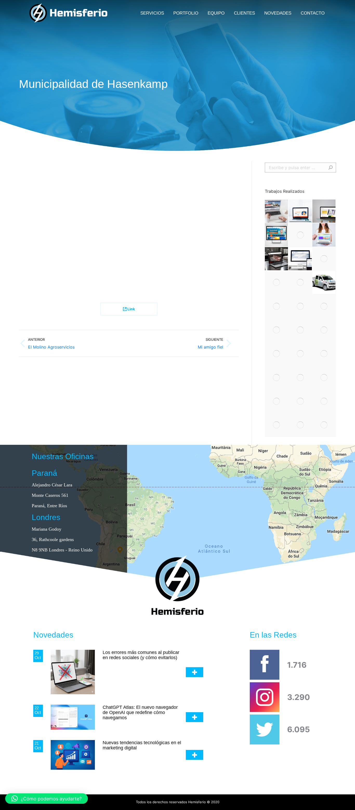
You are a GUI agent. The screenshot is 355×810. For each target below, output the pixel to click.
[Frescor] (324, 425)
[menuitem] (152, 13)
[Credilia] (300, 211)
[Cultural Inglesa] (300, 354)
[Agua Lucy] (300, 425)
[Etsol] (324, 354)
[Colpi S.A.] (276, 401)
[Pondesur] (276, 259)
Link (131, 309)
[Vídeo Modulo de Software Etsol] (300, 282)
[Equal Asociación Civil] (324, 235)
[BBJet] (300, 330)
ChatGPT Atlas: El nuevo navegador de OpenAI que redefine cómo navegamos (140, 712)
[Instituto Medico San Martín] (276, 330)
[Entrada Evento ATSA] (300, 235)
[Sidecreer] (276, 354)
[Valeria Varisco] (324, 282)
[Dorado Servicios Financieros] (276, 306)
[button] (46, 798)
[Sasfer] (300, 259)
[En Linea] (300, 306)
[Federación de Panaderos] (324, 401)
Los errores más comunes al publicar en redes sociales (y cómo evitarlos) (141, 655)
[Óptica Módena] (300, 401)
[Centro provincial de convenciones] (324, 306)
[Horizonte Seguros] (324, 259)
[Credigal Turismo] (276, 235)
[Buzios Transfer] (276, 282)
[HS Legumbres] (324, 330)
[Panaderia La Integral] (300, 377)
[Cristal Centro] (324, 211)
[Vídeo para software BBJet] (276, 425)
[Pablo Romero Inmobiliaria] (276, 211)
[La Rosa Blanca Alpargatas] (324, 377)
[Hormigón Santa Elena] (276, 377)
